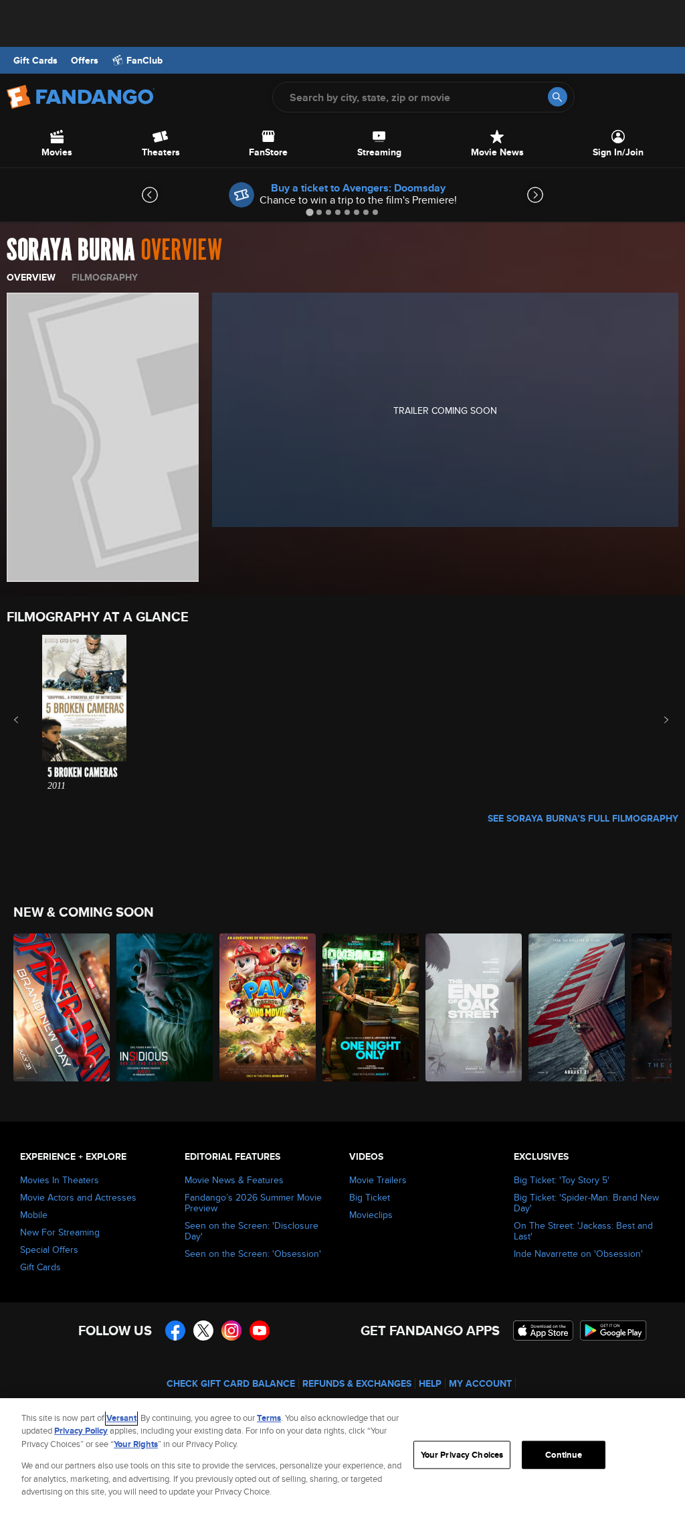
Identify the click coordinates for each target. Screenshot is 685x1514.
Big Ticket (369, 1197)
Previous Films (27, 720)
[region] (342, 1456)
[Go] (557, 96)
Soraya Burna (71, 250)
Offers (84, 60)
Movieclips (371, 1214)
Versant (121, 1418)
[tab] (309, 212)
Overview (31, 277)
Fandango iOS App (543, 1330)
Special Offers (49, 1249)
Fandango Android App (613, 1330)
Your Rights (136, 1444)
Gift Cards (35, 60)
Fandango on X (203, 1330)
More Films (657, 720)
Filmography (105, 277)
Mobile (33, 1214)
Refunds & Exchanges (356, 1383)
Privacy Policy (81, 1430)
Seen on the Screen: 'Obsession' (253, 1253)
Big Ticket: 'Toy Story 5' (561, 1180)
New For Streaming (60, 1232)
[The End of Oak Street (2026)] (473, 1007)
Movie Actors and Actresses (78, 1197)
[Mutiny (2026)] (576, 1007)
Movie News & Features (234, 1180)
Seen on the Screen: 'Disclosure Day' (251, 1231)
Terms (269, 1418)
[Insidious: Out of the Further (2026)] (164, 1007)
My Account (480, 1383)
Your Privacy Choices (462, 1454)
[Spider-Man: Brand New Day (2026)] (61, 1007)
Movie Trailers (378, 1180)
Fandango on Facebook (175, 1330)
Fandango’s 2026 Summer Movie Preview (253, 1203)
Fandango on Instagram (231, 1330)
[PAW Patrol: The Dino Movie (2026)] (267, 1007)
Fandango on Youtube (260, 1330)
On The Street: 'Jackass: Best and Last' (583, 1231)
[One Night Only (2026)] (370, 1007)
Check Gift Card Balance (231, 1383)
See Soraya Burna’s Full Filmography (583, 818)
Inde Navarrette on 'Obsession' (578, 1253)
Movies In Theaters (59, 1180)
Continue (563, 1454)
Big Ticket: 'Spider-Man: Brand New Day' (586, 1203)
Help (430, 1383)
